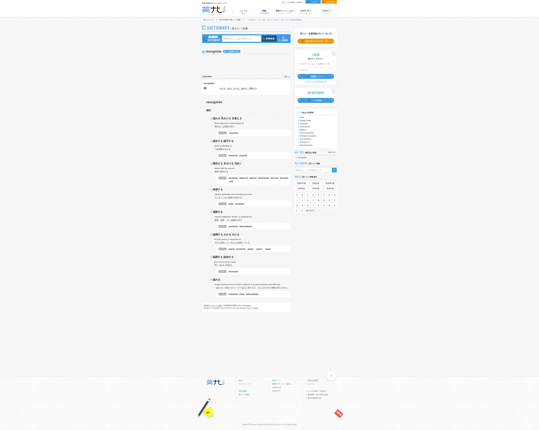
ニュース (243, 12)
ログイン (315, 2)
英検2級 (315, 183)
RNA (302, 117)
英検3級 (301, 188)
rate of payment (307, 133)
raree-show (305, 127)
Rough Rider (305, 120)
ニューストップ (244, 384)
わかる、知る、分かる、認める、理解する (238, 88)
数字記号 (310, 211)
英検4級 (315, 188)
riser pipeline (305, 139)
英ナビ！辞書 (244, 395)
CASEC (275, 391)
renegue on (305, 142)
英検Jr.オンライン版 (280, 384)
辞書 (264, 12)
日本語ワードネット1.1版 (212, 305)
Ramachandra (306, 145)
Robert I (303, 130)
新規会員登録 (330, 2)
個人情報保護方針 (314, 398)
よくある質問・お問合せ (293, 2)
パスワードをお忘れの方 (316, 81)
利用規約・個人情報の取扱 (318, 395)
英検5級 (330, 188)
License (247, 305)
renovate (304, 123)
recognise (209, 83)
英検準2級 (330, 183)
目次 (289, 77)
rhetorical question (308, 136)
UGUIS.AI (276, 387)
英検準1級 (301, 183)
